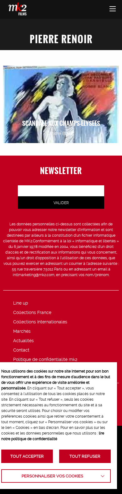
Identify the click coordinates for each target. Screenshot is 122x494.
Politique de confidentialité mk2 (45, 359)
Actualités (23, 340)
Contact (21, 349)
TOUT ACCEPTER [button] (27, 456)
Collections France (32, 312)
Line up (20, 303)
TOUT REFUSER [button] (84, 456)
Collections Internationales (40, 321)
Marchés (22, 331)
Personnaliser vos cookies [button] (52, 476)
